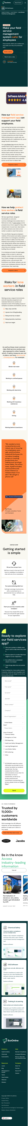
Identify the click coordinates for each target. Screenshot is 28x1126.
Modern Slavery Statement (9, 1110)
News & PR (18, 1070)
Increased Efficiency (20, 1054)
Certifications (5, 1105)
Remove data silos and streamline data (20, 1057)
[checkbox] (14, 745)
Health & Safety (5, 12)
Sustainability (5, 1056)
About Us (17, 1066)
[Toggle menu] (24, 8)
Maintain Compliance (20, 1052)
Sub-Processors (6, 1103)
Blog (3, 1068)
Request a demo (13, 164)
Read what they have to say (11, 832)
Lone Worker (14, 12)
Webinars (4, 1079)
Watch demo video (9, 57)
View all (14, 870)
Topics (3, 1074)
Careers (17, 1073)
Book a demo (8, 51)
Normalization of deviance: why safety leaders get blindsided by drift (11, 899)
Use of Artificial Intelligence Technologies (13, 1107)
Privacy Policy (5, 1098)
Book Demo (18, 2)
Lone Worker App (9, 144)
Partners (17, 1068)
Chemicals (4, 1054)
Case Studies (5, 1077)
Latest (3, 1066)
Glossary (4, 1082)
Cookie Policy (5, 1100)
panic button (17, 223)
